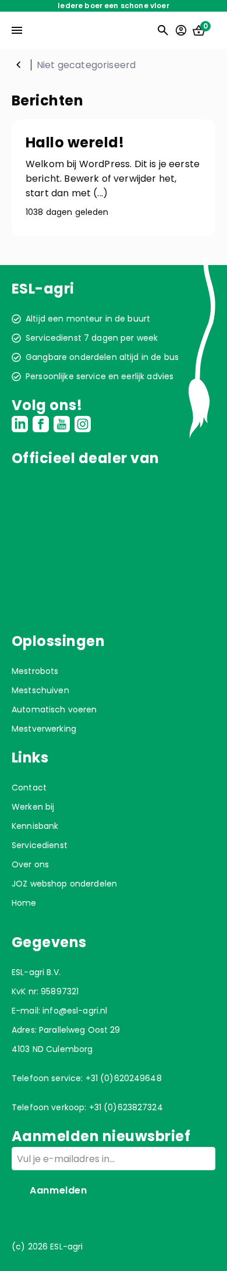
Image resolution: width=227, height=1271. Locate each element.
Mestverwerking (44, 729)
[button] (113, 177)
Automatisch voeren (54, 709)
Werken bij (33, 807)
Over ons (30, 864)
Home (19, 65)
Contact (29, 787)
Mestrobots (35, 671)
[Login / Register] (181, 30)
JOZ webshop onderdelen (64, 883)
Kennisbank (35, 826)
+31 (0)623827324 (126, 1107)
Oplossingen (58, 641)
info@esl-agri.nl (74, 1010)
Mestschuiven (40, 690)
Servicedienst (40, 845)
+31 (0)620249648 (124, 1078)
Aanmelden (58, 1190)
